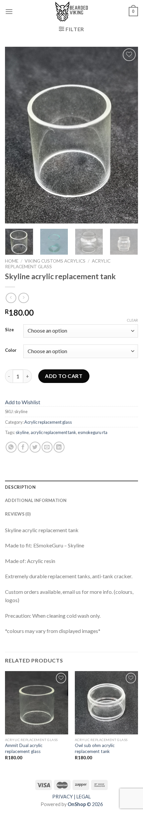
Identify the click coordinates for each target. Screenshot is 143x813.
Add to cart (63, 376)
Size (9, 330)
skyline (22, 432)
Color (11, 350)
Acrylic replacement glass (48, 422)
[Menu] (9, 11)
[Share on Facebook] (23, 447)
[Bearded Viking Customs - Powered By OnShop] (71, 11)
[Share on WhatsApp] (11, 447)
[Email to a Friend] (47, 447)
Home (11, 261)
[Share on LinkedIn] (59, 447)
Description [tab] (20, 487)
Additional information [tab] (36, 500)
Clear (132, 320)
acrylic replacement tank (53, 432)
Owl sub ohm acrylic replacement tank (95, 748)
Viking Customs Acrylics (55, 261)
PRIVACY (62, 796)
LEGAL (83, 796)
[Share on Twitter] (35, 447)
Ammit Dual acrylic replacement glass (24, 748)
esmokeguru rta (92, 432)
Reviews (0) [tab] (18, 514)
